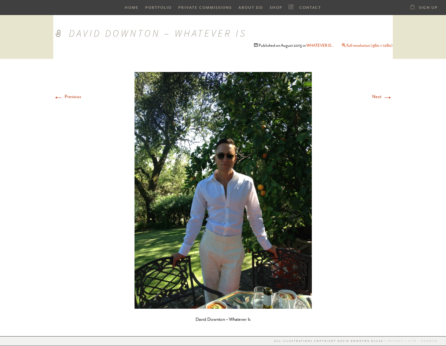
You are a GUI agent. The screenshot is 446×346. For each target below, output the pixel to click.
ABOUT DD (250, 8)
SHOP (276, 8)
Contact (310, 8)
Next (382, 96)
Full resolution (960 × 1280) (369, 45)
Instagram (291, 7)
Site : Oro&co (422, 341)
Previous (67, 96)
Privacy (396, 341)
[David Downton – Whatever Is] (223, 189)
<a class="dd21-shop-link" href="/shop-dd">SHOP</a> (412, 6)
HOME (132, 8)
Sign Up (428, 8)
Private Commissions (205, 8)
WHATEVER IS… (320, 45)
